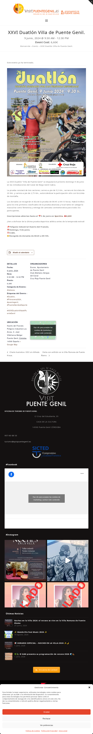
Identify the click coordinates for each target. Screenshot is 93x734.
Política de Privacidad (49, 731)
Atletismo (11, 290)
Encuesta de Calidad (48, 670)
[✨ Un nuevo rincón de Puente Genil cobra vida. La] (67, 560)
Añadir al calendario (21, 252)
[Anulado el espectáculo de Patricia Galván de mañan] (67, 603)
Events (35, 46)
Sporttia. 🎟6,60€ (63, 216)
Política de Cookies (33, 731)
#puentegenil (12, 302)
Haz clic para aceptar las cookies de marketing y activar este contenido (43, 330)
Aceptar (46, 712)
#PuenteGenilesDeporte (17, 305)
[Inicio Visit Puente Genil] (46, 386)
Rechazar (46, 719)
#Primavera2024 (14, 299)
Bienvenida (25, 46)
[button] (89, 687)
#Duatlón (11, 296)
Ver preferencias (46, 725)
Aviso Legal (63, 731)
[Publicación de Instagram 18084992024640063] (25, 603)
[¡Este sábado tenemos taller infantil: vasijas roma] (25, 560)
